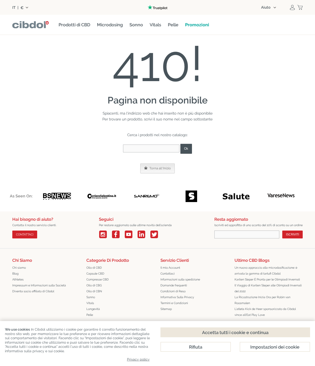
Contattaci (167, 273)
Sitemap (166, 309)
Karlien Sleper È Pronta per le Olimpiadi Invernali (267, 279)
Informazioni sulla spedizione (180, 279)
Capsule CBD (95, 273)
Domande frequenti (173, 285)
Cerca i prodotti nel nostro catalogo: (157, 135)
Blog (15, 273)
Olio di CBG (94, 285)
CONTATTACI (24, 234)
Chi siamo (19, 267)
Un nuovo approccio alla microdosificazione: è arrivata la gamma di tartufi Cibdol (266, 270)
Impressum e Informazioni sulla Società (39, 285)
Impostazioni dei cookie (274, 347)
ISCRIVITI (292, 234)
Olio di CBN (94, 291)
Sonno (90, 297)
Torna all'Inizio (160, 168)
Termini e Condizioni (174, 303)
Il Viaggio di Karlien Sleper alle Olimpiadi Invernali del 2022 (268, 288)
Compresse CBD (97, 279)
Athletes (18, 279)
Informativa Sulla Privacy (177, 297)
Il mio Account (170, 267)
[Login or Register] (292, 7)
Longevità (93, 309)
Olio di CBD (94, 267)
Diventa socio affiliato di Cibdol (33, 291)
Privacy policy (138, 359)
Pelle (89, 315)
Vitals (90, 303)
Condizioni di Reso (173, 291)
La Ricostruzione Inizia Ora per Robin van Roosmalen (262, 300)
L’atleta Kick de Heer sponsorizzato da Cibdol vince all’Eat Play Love (265, 312)
